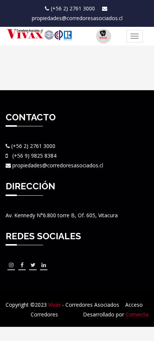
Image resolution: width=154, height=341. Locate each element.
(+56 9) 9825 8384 (34, 155)
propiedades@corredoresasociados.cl (77, 18)
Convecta (137, 314)
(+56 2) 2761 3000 (73, 8)
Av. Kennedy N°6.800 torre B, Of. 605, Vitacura (62, 215)
